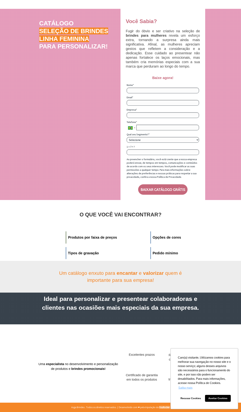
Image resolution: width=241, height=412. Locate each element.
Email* (130, 97)
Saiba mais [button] (185, 387)
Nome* (130, 85)
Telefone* (132, 122)
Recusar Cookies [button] (190, 398)
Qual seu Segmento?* (138, 134)
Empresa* (132, 109)
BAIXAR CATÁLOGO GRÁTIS (163, 189)
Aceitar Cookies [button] (217, 398)
